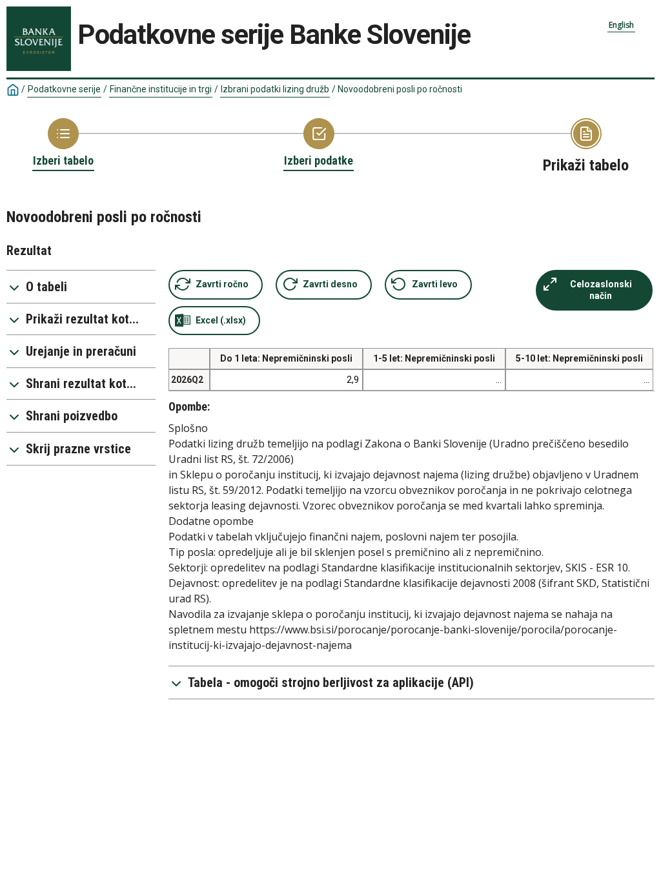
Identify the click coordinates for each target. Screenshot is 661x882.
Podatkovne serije (64, 89)
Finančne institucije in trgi (161, 89)
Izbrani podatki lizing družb (275, 89)
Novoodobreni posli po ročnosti (400, 89)
